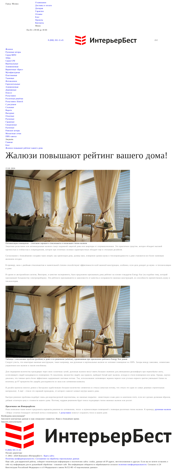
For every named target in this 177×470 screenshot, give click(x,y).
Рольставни (11, 96)
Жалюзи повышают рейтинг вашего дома (24, 148)
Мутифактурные (13, 72)
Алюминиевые (12, 87)
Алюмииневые (12, 67)
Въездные (10, 113)
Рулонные (10, 119)
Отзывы (38, 14)
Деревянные (11, 90)
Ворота (9, 110)
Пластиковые (11, 75)
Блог (37, 17)
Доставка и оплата (43, 5)
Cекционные (11, 125)
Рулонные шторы (13, 52)
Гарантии (39, 11)
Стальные (10, 107)
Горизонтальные (13, 84)
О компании (40, 3)
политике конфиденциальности (133, 464)
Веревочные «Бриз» (14, 70)
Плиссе (9, 93)
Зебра (8, 58)
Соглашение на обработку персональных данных (57, 459)
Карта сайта (49, 456)
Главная (9, 142)
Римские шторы (13, 131)
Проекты (39, 20)
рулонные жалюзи (163, 409)
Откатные (10, 116)
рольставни (66, 413)
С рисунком (11, 104)
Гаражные (10, 122)
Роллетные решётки (14, 99)
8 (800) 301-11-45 (56, 40)
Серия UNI (10, 61)
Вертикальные (12, 64)
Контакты (39, 23)
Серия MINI (11, 55)
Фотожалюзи (11, 81)
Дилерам (39, 8)
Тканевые (10, 78)
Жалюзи (9, 49)
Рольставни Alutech (14, 102)
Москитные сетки (13, 133)
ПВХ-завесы (11, 136)
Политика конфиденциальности (20, 459)
